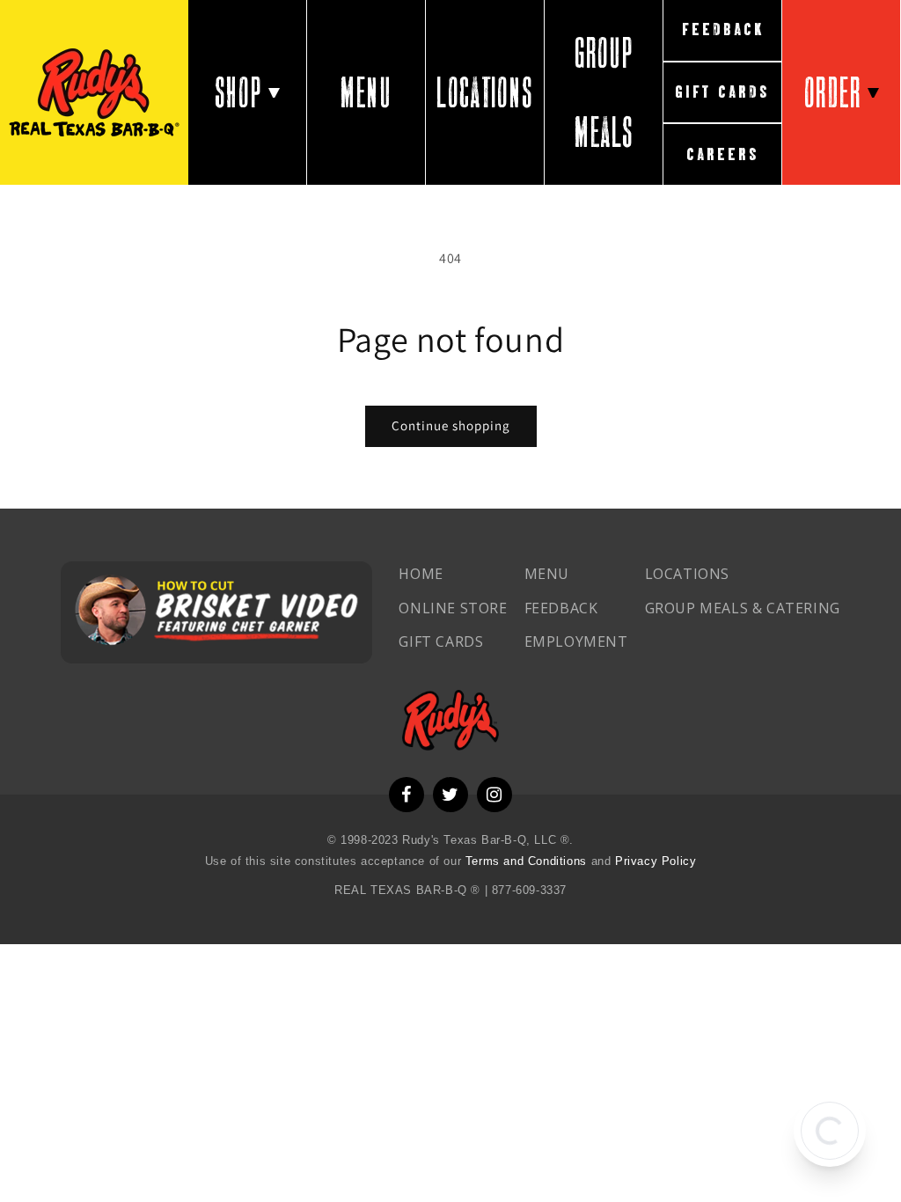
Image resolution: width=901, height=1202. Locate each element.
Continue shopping (451, 425)
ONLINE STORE (453, 608)
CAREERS (722, 154)
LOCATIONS (484, 92)
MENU (366, 92)
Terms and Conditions (528, 861)
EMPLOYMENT (576, 641)
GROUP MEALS (604, 92)
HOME (421, 573)
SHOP (238, 92)
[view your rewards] (830, 1131)
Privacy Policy (655, 861)
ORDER (832, 92)
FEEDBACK (723, 29)
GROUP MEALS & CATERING (742, 608)
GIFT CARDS (722, 92)
